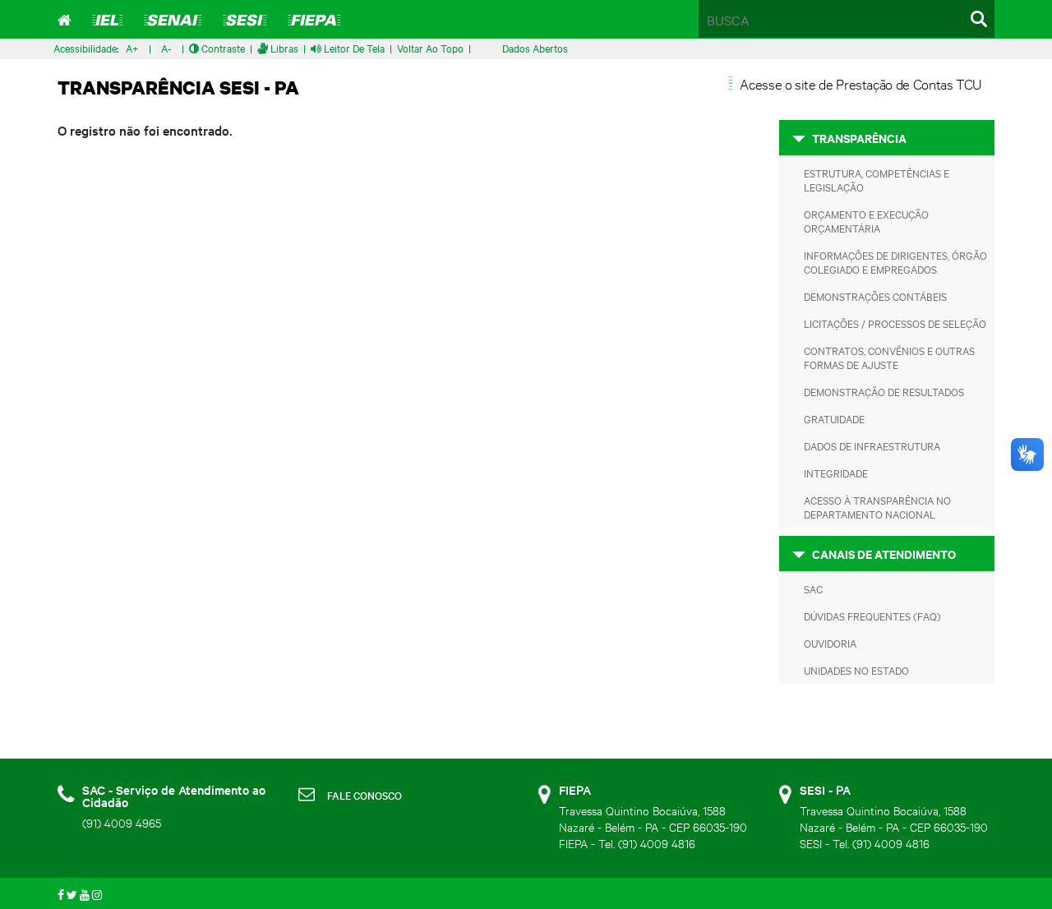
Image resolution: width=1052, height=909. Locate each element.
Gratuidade (834, 418)
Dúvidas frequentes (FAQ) (872, 615)
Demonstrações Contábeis (875, 295)
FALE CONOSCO (364, 794)
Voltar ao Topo (430, 47)
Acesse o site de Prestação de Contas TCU (861, 83)
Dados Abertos (535, 47)
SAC (813, 588)
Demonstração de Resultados (884, 391)
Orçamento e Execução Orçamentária (866, 220)
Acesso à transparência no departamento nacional (877, 506)
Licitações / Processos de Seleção (895, 323)
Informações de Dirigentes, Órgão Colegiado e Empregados (895, 261)
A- (166, 47)
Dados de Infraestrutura (872, 445)
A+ (132, 47)
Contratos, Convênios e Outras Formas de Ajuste (889, 357)
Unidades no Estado (856, 669)
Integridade (836, 472)
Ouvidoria (830, 642)
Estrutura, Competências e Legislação (876, 179)
